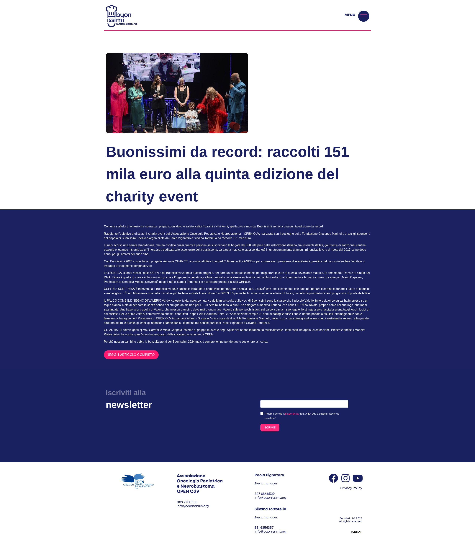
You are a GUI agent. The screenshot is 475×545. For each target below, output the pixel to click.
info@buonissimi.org (270, 498)
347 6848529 (265, 494)
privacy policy (292, 414)
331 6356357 (264, 528)
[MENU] (363, 16)
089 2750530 (187, 502)
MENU (350, 15)
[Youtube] (357, 478)
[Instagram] (345, 478)
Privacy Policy (351, 488)
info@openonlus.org (193, 506)
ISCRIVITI (270, 427)
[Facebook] (333, 478)
